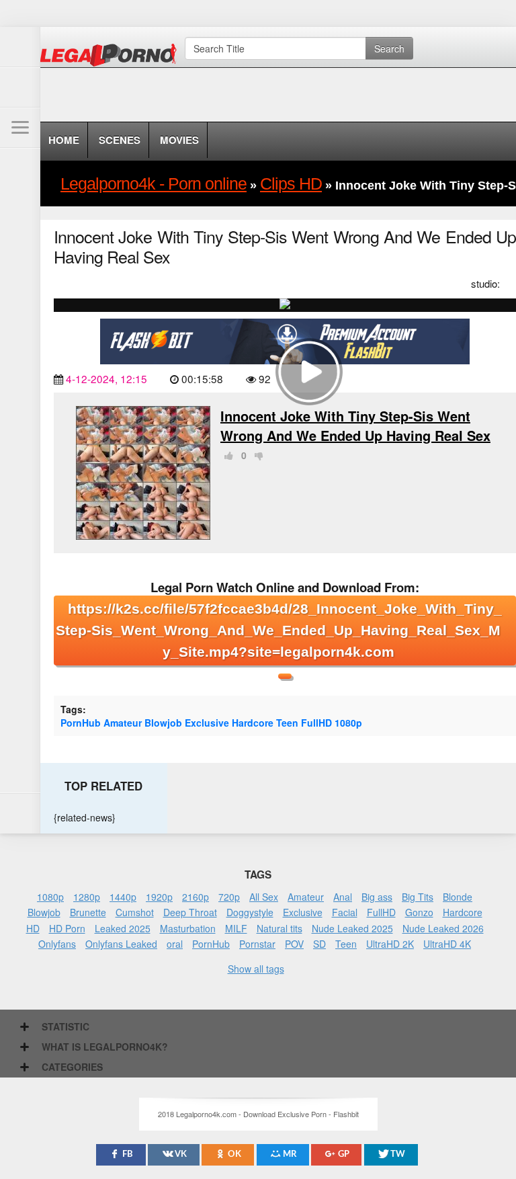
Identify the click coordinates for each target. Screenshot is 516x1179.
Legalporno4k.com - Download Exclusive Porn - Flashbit (112, 57)
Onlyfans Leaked (121, 943)
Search (389, 48)
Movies (179, 139)
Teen (287, 722)
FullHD (316, 722)
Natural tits (279, 928)
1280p (86, 896)
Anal (342, 896)
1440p (123, 896)
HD (33, 928)
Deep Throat (190, 912)
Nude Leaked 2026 (443, 928)
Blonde (457, 896)
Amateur (122, 722)
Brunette (88, 912)
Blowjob (163, 722)
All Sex (263, 896)
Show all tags (256, 968)
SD (319, 943)
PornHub (80, 722)
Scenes (119, 139)
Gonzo (419, 912)
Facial (344, 912)
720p (229, 896)
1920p (159, 896)
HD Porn (67, 928)
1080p (348, 722)
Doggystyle (249, 912)
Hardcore (252, 722)
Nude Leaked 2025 (352, 928)
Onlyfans (57, 943)
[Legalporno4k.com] (20, 47)
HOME (63, 139)
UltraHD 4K (447, 943)
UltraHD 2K (390, 943)
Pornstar (257, 943)
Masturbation (188, 928)
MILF (236, 928)
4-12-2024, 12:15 (106, 378)
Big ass (376, 896)
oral (175, 943)
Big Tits (417, 896)
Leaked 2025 (122, 928)
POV (294, 943)
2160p (195, 896)
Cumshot (135, 912)
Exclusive (207, 722)
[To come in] (20, 87)
